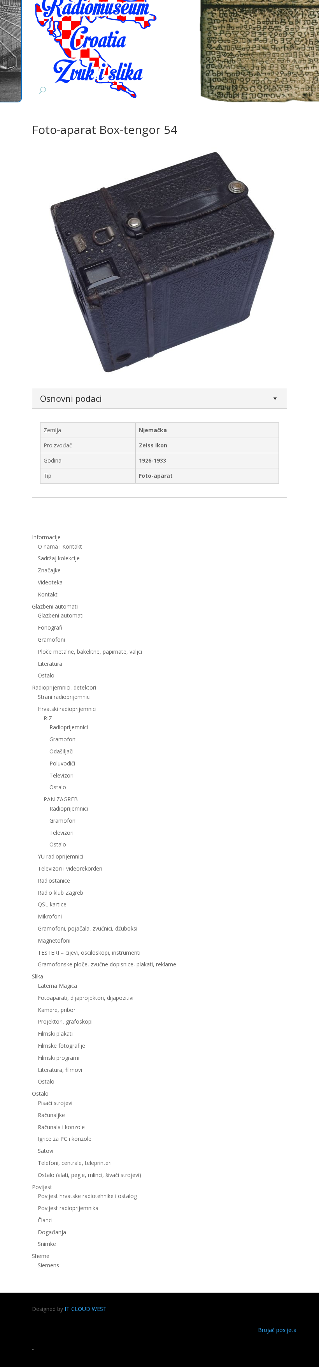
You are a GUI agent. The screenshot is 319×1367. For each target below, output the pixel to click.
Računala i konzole (61, 1127)
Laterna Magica (57, 985)
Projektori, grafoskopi (65, 1021)
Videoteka (50, 582)
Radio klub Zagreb (60, 892)
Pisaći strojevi (55, 1103)
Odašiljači (61, 751)
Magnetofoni (54, 940)
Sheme (40, 1256)
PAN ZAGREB (61, 799)
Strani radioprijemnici (64, 696)
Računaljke (51, 1115)
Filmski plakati (55, 1033)
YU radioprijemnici (60, 856)
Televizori (61, 775)
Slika (37, 976)
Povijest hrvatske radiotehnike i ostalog (87, 1196)
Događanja (52, 1232)
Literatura (50, 663)
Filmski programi (58, 1057)
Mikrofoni (50, 916)
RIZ (48, 718)
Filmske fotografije (61, 1045)
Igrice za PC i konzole (64, 1138)
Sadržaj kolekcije (59, 558)
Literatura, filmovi (60, 1069)
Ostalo (57, 787)
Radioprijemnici (68, 727)
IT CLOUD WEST (86, 1308)
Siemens (48, 1265)
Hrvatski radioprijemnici (67, 709)
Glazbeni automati (61, 615)
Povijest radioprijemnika (68, 1208)
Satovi (45, 1150)
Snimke (47, 1243)
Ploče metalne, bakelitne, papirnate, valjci (90, 651)
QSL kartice (52, 904)
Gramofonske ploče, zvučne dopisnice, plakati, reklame (107, 964)
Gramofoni (51, 639)
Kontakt (48, 594)
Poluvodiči (62, 763)
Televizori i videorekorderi (70, 868)
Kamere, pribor (56, 1009)
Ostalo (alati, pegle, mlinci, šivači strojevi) (89, 1175)
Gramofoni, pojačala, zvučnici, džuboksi (87, 928)
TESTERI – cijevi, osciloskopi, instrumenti (89, 952)
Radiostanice (54, 880)
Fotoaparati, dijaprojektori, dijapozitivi (85, 997)
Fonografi (50, 627)
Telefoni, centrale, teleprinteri (75, 1162)
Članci (45, 1220)
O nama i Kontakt (60, 546)
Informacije (46, 537)
